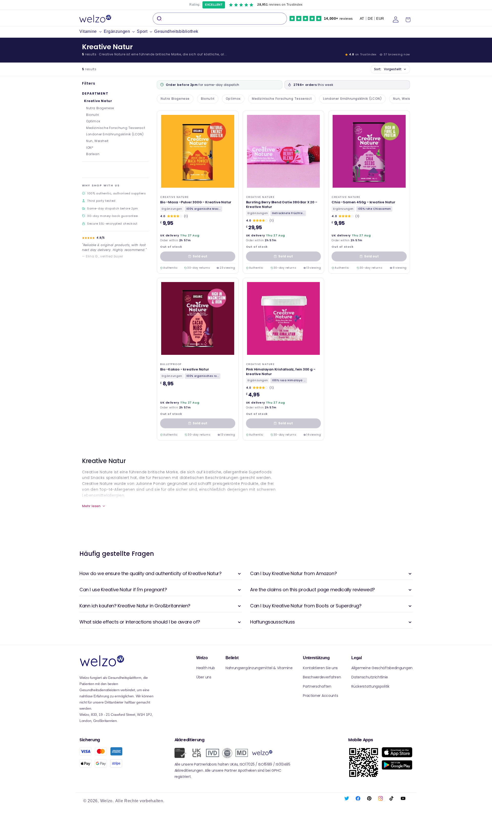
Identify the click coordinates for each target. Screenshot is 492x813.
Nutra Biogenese (100, 108)
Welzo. (107, 801)
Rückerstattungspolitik (370, 686)
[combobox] (220, 18)
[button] (91, 31)
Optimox (93, 121)
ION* (89, 147)
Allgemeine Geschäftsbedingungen (382, 667)
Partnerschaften (317, 686)
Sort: (388, 69)
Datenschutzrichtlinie (369, 677)
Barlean (92, 154)
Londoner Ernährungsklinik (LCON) (115, 134)
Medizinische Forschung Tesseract (115, 128)
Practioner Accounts (320, 695)
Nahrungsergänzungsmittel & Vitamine (259, 667)
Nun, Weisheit (97, 141)
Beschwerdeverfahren (322, 677)
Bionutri (92, 115)
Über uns (203, 677)
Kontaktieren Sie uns (320, 667)
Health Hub (205, 667)
